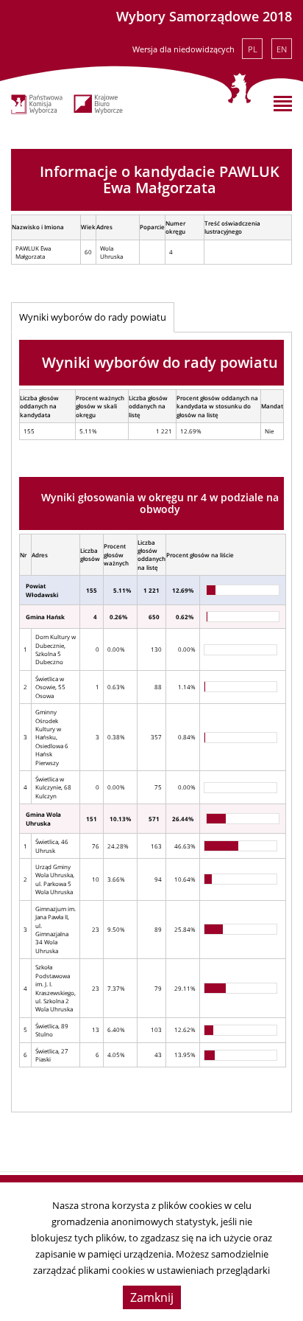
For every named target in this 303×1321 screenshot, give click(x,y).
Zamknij (152, 1297)
